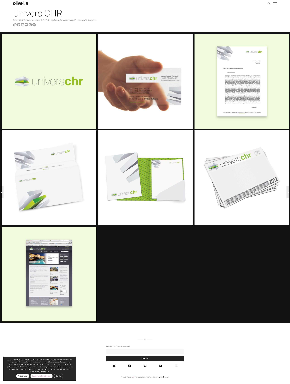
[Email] (26, 24)
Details (58, 376)
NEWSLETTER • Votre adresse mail (118, 346)
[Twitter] (18, 24)
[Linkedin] (22, 24)
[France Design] (288, 192)
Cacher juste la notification (41, 376)
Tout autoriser (23, 376)
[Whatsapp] (30, 24)
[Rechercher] (269, 3)
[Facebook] (15, 24)
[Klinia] (2, 192)
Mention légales (163, 377)
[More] (34, 24)
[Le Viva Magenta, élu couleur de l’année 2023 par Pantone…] (21, 3)
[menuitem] (269, 3)
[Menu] (274, 3)
